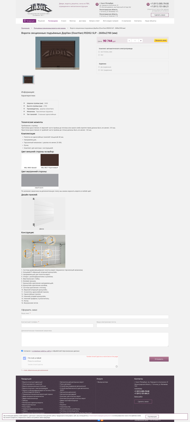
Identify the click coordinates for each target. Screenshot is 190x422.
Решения (41, 21)
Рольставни (26, 407)
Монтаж (73, 21)
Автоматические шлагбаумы (70, 409)
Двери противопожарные (69, 400)
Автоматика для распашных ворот (72, 382)
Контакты (138, 21)
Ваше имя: (26, 313)
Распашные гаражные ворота (32, 403)
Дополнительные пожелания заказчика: (36, 331)
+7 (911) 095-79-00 (159, 3)
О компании (126, 21)
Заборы (25, 400)
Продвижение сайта (141, 420)
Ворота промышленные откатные (34, 386)
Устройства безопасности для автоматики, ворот (74, 389)
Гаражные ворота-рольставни (32, 409)
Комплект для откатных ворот (70, 396)
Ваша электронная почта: (106, 322)
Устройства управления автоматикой (73, 386)
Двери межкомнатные (30, 398)
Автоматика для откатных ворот (33, 413)
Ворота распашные (29, 405)
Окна (62, 403)
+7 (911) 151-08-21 (159, 6)
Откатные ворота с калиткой (32, 384)
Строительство (65, 407)
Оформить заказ (160, 40)
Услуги (63, 21)
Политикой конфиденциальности (101, 416)
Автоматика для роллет (68, 392)
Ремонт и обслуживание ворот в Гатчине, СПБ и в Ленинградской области (38, 391)
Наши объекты (150, 21)
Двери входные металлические (33, 396)
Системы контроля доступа (69, 411)
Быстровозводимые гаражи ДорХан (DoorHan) (76, 413)
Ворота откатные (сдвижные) (32, 382)
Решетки (63, 405)
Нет (102, 55)
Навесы (25, 411)
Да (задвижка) (106, 67)
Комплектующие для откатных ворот (73, 398)
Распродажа (53, 21)
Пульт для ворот (65, 384)
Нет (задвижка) (106, 70)
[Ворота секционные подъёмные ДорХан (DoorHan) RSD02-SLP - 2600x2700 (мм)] (57, 53)
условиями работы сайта (41, 351)
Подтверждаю (152, 416)
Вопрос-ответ (94, 21)
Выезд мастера (103, 382)
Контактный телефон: (30, 322)
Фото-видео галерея (110, 21)
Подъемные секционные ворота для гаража (37, 394)
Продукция (30, 21)
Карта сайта (138, 396)
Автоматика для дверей (68, 394)
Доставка (82, 21)
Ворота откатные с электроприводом (35, 388)
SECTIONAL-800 (106, 52)
